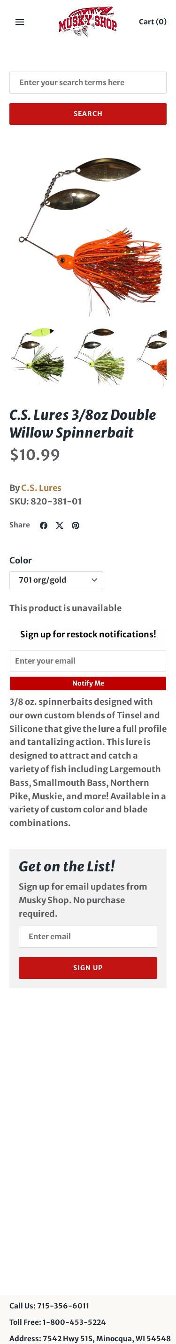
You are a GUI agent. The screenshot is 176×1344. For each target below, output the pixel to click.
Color (20, 560)
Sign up (88, 968)
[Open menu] (19, 22)
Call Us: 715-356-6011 (49, 1305)
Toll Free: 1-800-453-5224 (57, 1322)
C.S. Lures (41, 487)
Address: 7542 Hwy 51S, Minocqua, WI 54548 (90, 1338)
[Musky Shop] (88, 22)
